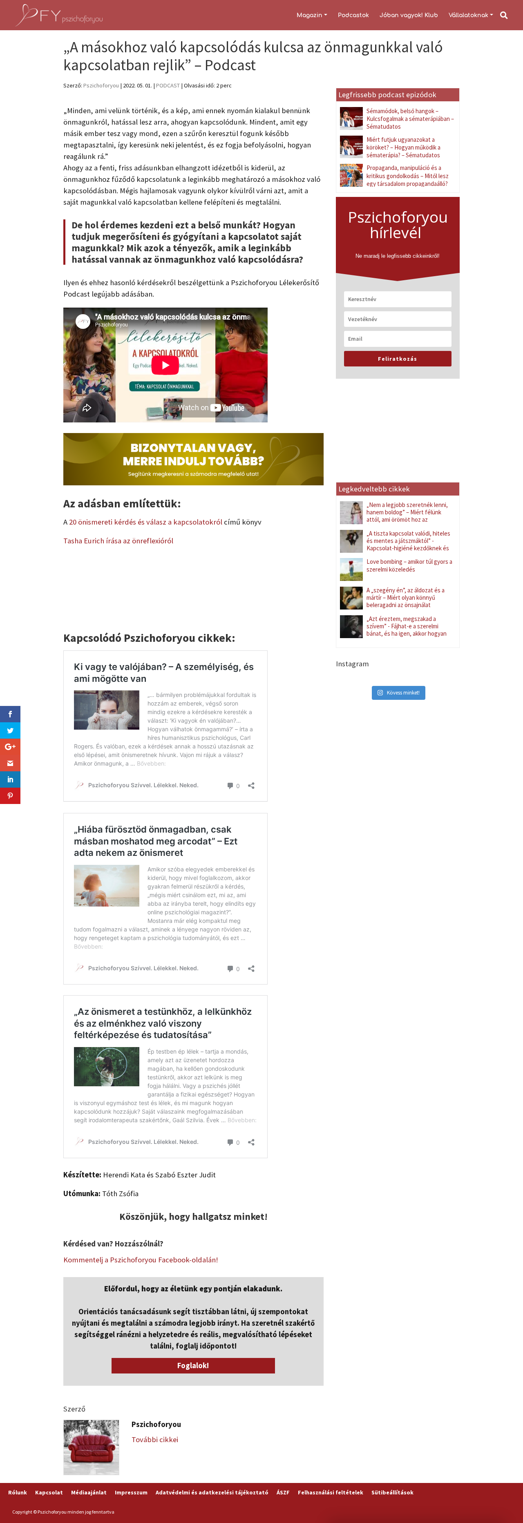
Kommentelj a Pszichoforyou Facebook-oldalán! (140, 1259)
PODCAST (168, 85)
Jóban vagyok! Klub (409, 15)
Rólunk (17, 1492)
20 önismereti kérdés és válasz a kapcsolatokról (145, 522)
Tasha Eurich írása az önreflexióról (118, 540)
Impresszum (131, 1492)
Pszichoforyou (101, 85)
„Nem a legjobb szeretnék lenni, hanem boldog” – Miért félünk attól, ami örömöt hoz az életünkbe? (407, 516)
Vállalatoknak (468, 15)
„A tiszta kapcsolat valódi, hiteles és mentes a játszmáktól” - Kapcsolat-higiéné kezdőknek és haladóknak (408, 544)
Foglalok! (193, 1365)
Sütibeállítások (392, 1492)
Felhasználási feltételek (330, 1492)
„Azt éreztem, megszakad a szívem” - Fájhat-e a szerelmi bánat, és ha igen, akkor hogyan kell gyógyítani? (407, 630)
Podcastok (353, 15)
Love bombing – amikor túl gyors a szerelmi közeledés (409, 565)
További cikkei (155, 1439)
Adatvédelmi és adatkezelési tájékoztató (212, 1492)
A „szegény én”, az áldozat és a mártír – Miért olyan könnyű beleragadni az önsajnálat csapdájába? (406, 601)
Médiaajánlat (89, 1492)
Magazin (309, 15)
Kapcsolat (49, 1492)
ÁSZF (283, 1492)
